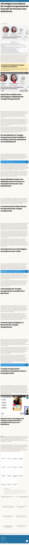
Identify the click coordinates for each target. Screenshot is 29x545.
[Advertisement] (14, 18)
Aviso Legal (2, 539)
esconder (16, 42)
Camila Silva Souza (4, 23)
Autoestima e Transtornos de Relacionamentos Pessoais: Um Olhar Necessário (7, 497)
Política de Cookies (3, 540)
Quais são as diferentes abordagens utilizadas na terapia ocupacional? (11, 43)
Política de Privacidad (4, 538)
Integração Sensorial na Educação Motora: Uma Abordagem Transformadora (21, 497)
